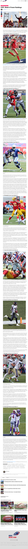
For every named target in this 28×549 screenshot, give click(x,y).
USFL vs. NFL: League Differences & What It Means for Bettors (12, 488)
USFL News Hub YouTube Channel (11, 461)
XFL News (2, 542)
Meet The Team (25, 542)
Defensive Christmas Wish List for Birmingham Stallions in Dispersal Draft (7, 524)
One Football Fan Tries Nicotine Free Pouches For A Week (8, 479)
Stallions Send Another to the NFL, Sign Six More (20, 510)
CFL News (5, 542)
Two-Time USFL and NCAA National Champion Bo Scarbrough (6, 510)
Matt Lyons (5, 9)
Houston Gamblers (19, 118)
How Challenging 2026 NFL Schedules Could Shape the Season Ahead (13, 481)
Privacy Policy (18, 542)
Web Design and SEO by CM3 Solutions (11, 542)
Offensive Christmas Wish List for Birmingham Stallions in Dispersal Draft (20, 524)
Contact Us (21, 542)
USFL (14, 30)
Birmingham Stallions (6, 64)
